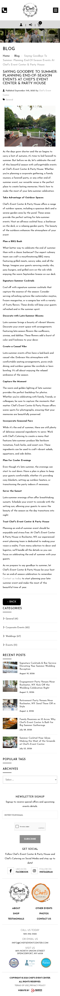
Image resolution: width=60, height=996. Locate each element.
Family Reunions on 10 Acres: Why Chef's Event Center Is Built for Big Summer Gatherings (37, 722)
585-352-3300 (30, 934)
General (9, 100)
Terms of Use (22, 985)
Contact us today (12, 578)
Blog (17, 56)
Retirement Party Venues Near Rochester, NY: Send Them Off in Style (37, 703)
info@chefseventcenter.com (30, 943)
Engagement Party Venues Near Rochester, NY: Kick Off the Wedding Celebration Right (37, 685)
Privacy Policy (37, 985)
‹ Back (11, 602)
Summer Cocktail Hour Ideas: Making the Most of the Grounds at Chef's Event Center (37, 741)
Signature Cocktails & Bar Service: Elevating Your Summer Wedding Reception (38, 666)
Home (6, 56)
